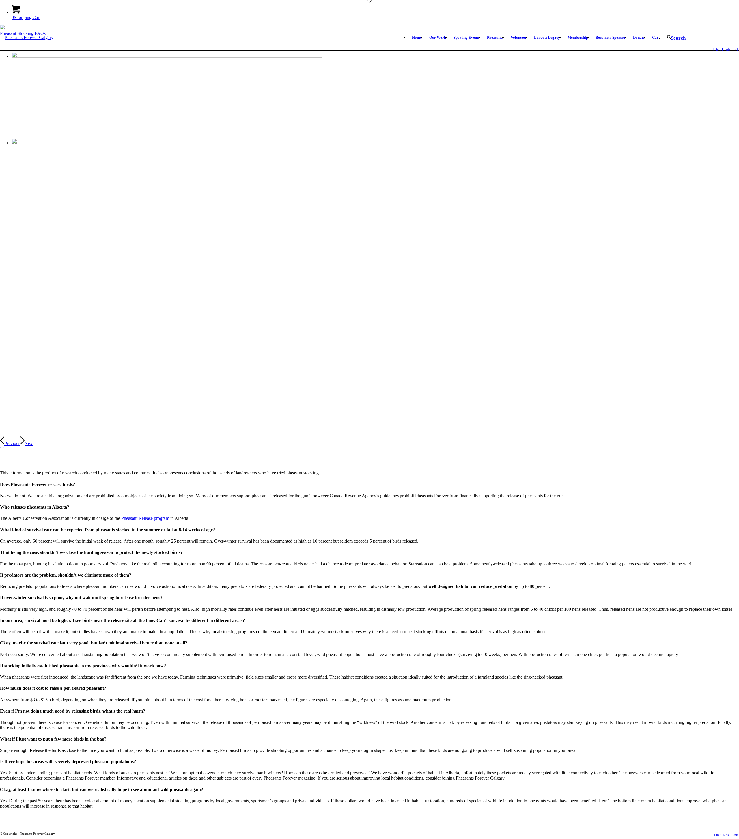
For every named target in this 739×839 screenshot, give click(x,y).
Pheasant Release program (145, 518)
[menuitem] (417, 37)
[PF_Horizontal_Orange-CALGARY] (26, 50)
